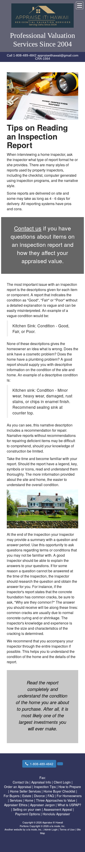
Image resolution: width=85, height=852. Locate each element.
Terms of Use (67, 829)
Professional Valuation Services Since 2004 (42, 39)
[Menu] (79, 5)
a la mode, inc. (34, 829)
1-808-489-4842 (41, 763)
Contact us (27, 228)
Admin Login (51, 829)
